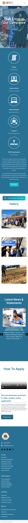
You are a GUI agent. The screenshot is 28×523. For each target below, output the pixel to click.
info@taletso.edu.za (9, 445)
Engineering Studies (6, 461)
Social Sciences (5, 470)
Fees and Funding (14, 154)
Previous (3, 219)
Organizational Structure (7, 514)
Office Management (6, 468)
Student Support (14, 109)
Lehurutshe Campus (6, 502)
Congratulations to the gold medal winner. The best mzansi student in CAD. (14, 329)
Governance (4, 516)
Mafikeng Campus (5, 497)
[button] (3, 23)
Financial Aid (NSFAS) (6, 484)
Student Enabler (5, 481)
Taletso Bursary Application (15, 198)
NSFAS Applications (14, 152)
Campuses (4, 495)
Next (24, 219)
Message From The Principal (8, 509)
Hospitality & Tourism (6, 463)
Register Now (7, 417)
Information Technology (7, 466)
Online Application (5, 479)
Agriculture (4, 457)
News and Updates (6, 483)
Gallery (14, 67)
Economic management (7, 459)
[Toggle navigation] (24, 3)
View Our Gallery (14, 69)
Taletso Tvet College (8, 521)
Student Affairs (14, 88)
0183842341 (7, 443)
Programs (14, 131)
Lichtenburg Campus (6, 500)
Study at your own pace (14, 91)
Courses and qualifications (14, 133)
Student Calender (5, 486)
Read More (14, 184)
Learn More (14, 29)
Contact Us (4, 512)
